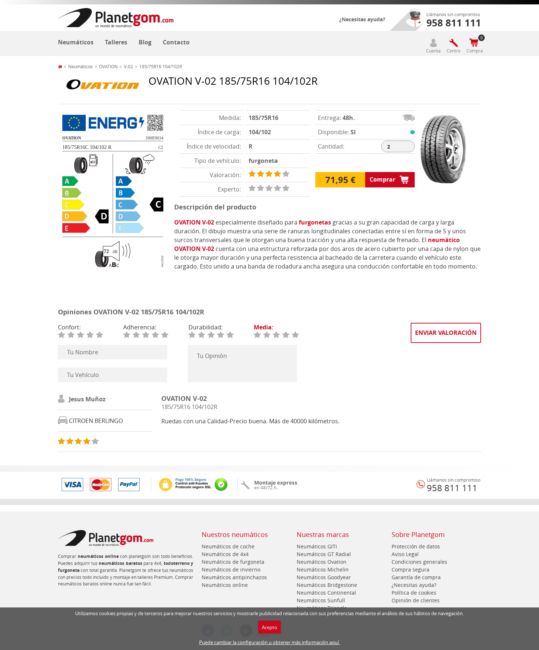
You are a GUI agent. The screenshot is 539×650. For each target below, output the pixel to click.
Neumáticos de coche (228, 546)
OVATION (108, 66)
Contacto (176, 42)
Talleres (116, 42)
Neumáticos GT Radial (324, 554)
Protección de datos (416, 546)
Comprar (382, 179)
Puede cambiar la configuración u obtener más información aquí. (269, 642)
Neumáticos (76, 42)
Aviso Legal (405, 554)
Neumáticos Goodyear (324, 577)
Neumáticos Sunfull (321, 600)
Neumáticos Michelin (323, 569)
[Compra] (473, 42)
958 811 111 (452, 488)
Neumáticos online (225, 584)
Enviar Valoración (446, 333)
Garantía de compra (416, 577)
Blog (145, 42)
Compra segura (410, 569)
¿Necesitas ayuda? (362, 19)
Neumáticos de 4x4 (225, 554)
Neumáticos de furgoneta (233, 561)
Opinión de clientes (416, 600)
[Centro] (453, 42)
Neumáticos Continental (326, 592)
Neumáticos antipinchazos (234, 577)
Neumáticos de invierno (231, 569)
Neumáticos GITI (317, 546)
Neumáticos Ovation (321, 561)
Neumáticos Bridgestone (327, 584)
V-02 (128, 66)
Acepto (269, 627)
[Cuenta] (433, 42)
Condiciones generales (419, 561)
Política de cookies (414, 592)
